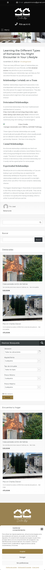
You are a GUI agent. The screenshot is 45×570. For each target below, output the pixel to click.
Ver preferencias (22, 563)
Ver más (32, 445)
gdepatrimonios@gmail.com (34, 2)
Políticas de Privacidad (24, 567)
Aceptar (22, 551)
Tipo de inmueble (10, 366)
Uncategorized (25, 62)
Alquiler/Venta (9, 357)
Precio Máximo (9, 384)
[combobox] (22, 352)
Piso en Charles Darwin (12, 324)
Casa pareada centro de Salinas (15, 284)
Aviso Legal (35, 567)
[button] (42, 529)
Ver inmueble (34, 287)
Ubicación (7, 349)
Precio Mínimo (9, 375)
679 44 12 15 (24, 23)
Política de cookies (11, 567)
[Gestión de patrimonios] (22, 13)
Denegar (22, 557)
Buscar (5, 233)
